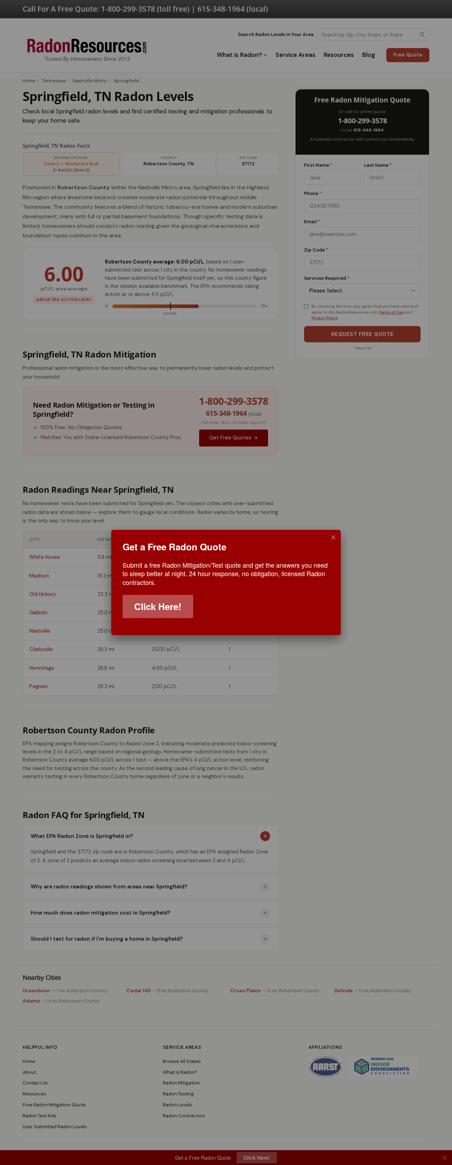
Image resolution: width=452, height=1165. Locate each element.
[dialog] (226, 582)
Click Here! (158, 606)
